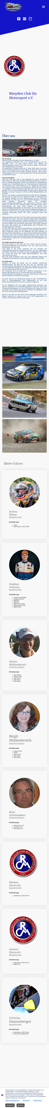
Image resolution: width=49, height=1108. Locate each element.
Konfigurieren (37, 1100)
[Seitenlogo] (13, 6)
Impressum (26, 1100)
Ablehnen (21, 1105)
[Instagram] (24, 18)
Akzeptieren (10, 1105)
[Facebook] (18, 18)
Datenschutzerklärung (12, 1100)
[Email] (30, 18)
